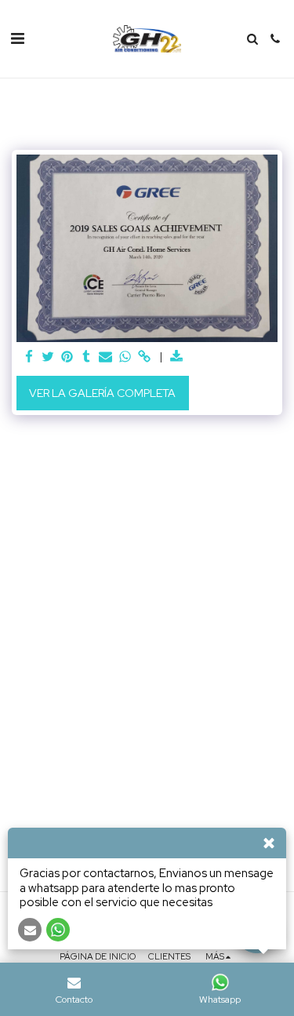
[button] (17, 38)
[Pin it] (67, 357)
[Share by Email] (106, 357)
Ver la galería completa (102, 393)
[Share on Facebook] (29, 357)
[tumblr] (87, 357)
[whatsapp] (125, 357)
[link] (144, 357)
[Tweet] (49, 357)
